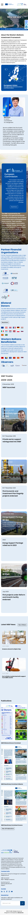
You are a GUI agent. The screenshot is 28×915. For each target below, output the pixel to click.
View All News (22, 625)
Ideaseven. (21, 912)
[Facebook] (26, 21)
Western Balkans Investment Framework (16, 29)
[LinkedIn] (26, 27)
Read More (14, 207)
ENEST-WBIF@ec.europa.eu (7, 879)
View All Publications (8, 828)
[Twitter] (26, 24)
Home (2, 29)
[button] (2, 4)
